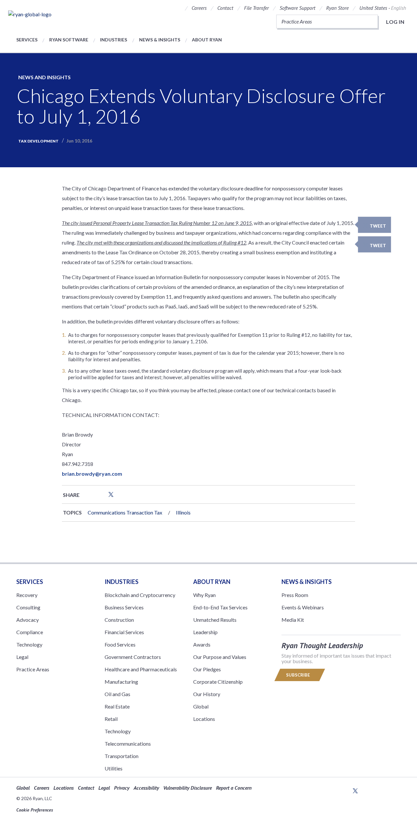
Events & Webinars (302, 607)
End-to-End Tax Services (220, 607)
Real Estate (117, 706)
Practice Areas (32, 669)
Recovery (26, 595)
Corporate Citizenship (218, 681)
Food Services (120, 644)
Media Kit (292, 620)
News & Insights (159, 39)
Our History (206, 694)
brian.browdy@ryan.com (92, 473)
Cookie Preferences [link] (34, 810)
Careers (199, 8)
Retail (111, 719)
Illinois (183, 512)
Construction (119, 620)
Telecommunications (128, 743)
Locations (204, 719)
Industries (113, 39)
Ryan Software (68, 39)
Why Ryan (204, 595)
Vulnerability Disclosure (187, 787)
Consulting (28, 607)
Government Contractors (133, 657)
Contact (225, 8)
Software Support (297, 8)
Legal (22, 657)
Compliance (29, 632)
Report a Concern (234, 787)
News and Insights (44, 77)
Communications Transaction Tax (125, 512)
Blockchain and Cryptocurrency (140, 595)
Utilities (113, 768)
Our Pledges (207, 669)
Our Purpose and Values (219, 657)
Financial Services (124, 632)
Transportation (121, 756)
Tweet (378, 226)
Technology (29, 644)
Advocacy (27, 620)
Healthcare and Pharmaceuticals (141, 669)
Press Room (294, 595)
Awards (201, 644)
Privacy (121, 787)
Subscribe (298, 675)
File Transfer (256, 8)
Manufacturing (121, 681)
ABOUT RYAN (211, 581)
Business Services (124, 607)
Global (200, 706)
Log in (395, 22)
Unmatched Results (215, 620)
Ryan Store (337, 8)
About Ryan (207, 39)
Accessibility (146, 787)
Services (26, 39)
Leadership (205, 632)
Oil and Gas (117, 694)
